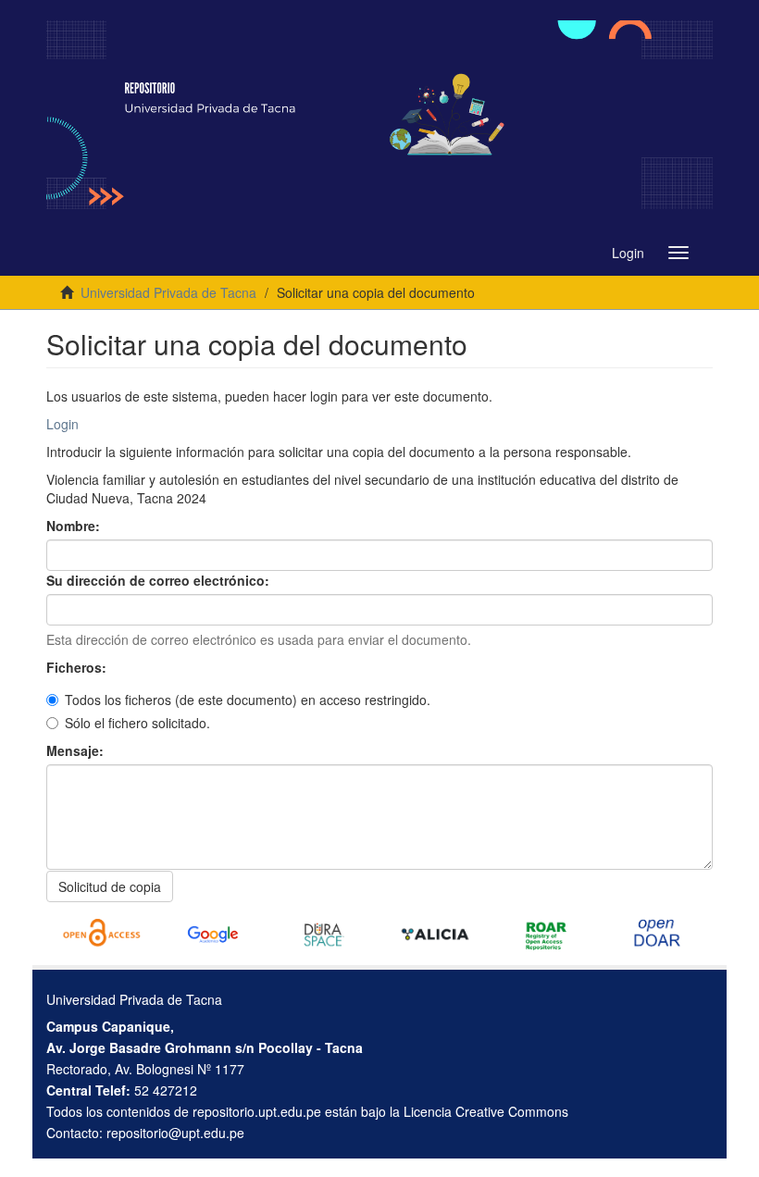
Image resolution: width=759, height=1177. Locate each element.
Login (62, 424)
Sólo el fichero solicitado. (137, 722)
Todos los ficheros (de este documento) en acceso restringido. (247, 699)
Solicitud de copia (109, 886)
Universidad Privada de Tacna (168, 292)
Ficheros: (78, 667)
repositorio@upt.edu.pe (175, 1132)
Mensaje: (76, 750)
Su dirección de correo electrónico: (159, 580)
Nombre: (75, 525)
